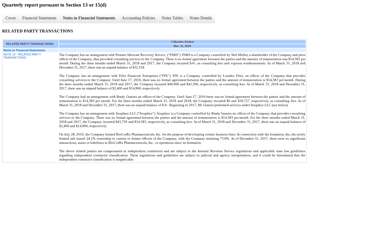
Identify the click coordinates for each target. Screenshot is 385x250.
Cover (11, 18)
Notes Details (201, 18)
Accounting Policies (138, 18)
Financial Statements (39, 18)
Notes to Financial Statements (89, 18)
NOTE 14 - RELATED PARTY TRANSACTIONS (22, 56)
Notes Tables (172, 18)
